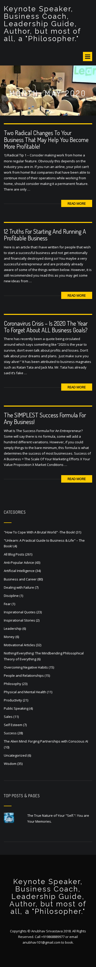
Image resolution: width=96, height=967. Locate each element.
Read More (77, 203)
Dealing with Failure (19, 587)
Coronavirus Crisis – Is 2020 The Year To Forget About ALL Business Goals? (46, 326)
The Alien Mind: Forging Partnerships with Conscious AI (46, 741)
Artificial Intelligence (19, 570)
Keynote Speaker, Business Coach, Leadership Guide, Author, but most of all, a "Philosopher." (42, 24)
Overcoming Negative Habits (26, 667)
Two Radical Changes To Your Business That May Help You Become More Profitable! (46, 139)
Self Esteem (13, 724)
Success (10, 733)
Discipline (11, 595)
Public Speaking (16, 708)
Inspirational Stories (19, 620)
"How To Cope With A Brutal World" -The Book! (39, 532)
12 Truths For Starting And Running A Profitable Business (45, 234)
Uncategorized (15, 755)
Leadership (13, 628)
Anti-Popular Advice (19, 562)
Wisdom (10, 763)
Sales (8, 716)
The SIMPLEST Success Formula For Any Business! (45, 418)
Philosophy (12, 683)
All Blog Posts (14, 554)
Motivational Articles (19, 645)
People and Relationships (24, 675)
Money (9, 636)
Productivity (13, 700)
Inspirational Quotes (20, 612)
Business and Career (20, 579)
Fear (7, 604)
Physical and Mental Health (25, 692)
